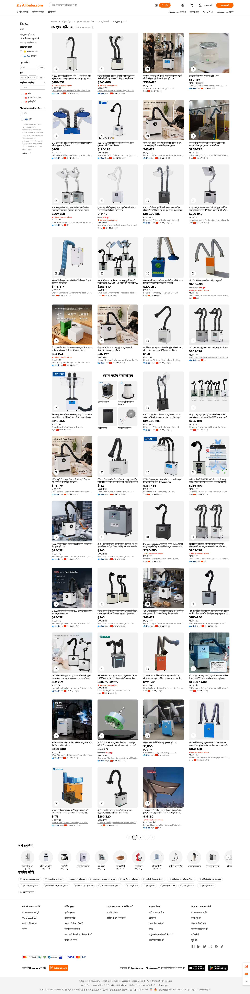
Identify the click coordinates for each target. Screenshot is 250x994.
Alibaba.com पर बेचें (199, 912)
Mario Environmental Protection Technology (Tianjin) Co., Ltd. (209, 295)
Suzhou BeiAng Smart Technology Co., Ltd (208, 86)
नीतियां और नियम (71, 940)
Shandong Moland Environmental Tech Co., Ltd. (72, 293)
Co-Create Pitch (29, 918)
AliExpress (83, 981)
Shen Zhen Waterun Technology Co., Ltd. (116, 90)
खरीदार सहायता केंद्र (156, 912)
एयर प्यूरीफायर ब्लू (28, 892)
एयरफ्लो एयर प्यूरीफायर (77, 879)
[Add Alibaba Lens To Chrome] (58, 968)
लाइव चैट (152, 918)
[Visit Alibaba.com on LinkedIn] (199, 946)
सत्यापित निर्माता (112, 912)
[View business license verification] (151, 989)
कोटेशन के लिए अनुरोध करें (116, 918)
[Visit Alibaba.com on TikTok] (222, 946)
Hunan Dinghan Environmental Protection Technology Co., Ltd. (163, 155)
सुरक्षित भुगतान (70, 912)
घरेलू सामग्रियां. (66, 21)
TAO (147, 981)
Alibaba (54, 21)
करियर (24, 929)
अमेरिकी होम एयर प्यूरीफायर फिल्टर (182, 879)
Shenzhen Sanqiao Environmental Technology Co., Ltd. (72, 222)
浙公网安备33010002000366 (172, 989)
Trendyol (156, 981)
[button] (156, 5)
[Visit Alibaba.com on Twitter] (204, 946)
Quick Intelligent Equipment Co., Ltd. (114, 690)
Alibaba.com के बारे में (31, 906)
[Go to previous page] (129, 837)
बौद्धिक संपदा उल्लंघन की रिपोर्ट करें (161, 934)
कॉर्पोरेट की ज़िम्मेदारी (29, 923)
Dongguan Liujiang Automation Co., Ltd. (161, 559)
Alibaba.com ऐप (153, 968)
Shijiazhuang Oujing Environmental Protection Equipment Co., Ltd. (209, 155)
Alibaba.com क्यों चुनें (30, 912)
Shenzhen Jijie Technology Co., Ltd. (159, 88)
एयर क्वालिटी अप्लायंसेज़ (85, 21)
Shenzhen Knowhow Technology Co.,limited (117, 225)
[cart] (192, 5)
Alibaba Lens (34, 968)
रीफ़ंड (151, 929)
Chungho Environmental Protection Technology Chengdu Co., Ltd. (118, 293)
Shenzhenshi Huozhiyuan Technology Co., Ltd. (118, 155)
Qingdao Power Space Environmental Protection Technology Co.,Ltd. (163, 688)
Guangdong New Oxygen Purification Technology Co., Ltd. (72, 90)
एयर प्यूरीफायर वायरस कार (31, 879)
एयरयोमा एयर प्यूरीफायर (130, 879)
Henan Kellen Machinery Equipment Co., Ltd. (72, 155)
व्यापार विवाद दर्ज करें (156, 923)
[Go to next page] (152, 837)
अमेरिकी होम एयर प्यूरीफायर (154, 879)
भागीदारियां (195, 934)
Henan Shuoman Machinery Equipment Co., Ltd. (209, 757)
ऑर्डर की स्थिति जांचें (198, 923)
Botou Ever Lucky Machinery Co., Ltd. (160, 752)
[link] (246, 966)
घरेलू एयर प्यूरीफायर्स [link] (120, 21)
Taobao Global (137, 981)
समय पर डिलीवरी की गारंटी (74, 923)
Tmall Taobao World (111, 981)
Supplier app (137, 968)
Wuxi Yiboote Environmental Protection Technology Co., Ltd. (72, 755)
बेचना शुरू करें (196, 918)
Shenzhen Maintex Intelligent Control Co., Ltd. (118, 758)
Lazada (125, 981)
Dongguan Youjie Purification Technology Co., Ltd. (209, 220)
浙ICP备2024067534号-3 (199, 989)
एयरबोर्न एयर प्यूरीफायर (55, 879)
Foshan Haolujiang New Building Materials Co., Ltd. (163, 825)
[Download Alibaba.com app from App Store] (196, 968)
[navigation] (32, 430)
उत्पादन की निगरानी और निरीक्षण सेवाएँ (78, 934)
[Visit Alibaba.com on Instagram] (210, 946)
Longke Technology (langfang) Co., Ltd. (160, 293)
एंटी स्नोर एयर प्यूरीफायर (30, 886)
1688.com (95, 981)
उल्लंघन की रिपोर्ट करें (156, 940)
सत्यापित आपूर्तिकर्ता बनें (199, 929)
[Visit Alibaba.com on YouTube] (216, 946)
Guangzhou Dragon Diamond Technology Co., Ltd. (118, 822)
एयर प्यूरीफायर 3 (188, 886)
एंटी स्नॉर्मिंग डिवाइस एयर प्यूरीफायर (57, 886)
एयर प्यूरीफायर (133, 886)
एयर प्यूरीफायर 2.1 (169, 886)
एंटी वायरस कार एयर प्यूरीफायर (110, 886)
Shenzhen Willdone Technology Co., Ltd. (161, 220)
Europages (167, 981)
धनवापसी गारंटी (70, 918)
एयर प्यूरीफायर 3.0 (208, 886)
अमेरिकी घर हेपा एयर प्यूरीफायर (211, 879)
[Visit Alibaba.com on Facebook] (193, 946)
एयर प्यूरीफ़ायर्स (103, 21)
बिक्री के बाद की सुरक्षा (72, 929)
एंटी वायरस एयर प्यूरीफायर (85, 886)
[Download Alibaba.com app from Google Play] (218, 968)
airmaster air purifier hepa (104, 879)
